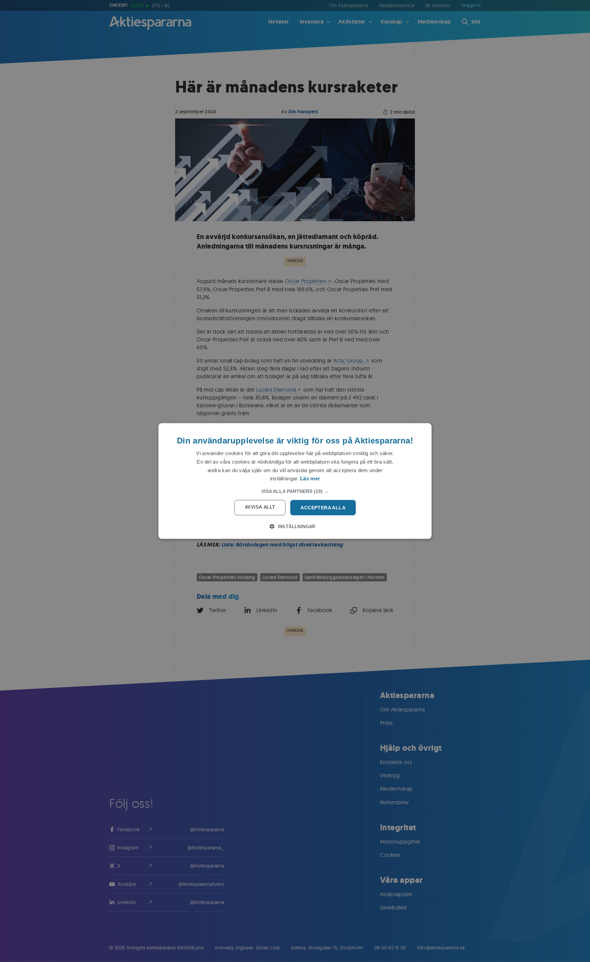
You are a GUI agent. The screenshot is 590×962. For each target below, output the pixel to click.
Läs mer (310, 478)
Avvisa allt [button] (260, 507)
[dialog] (295, 481)
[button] (295, 491)
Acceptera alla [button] (323, 507)
